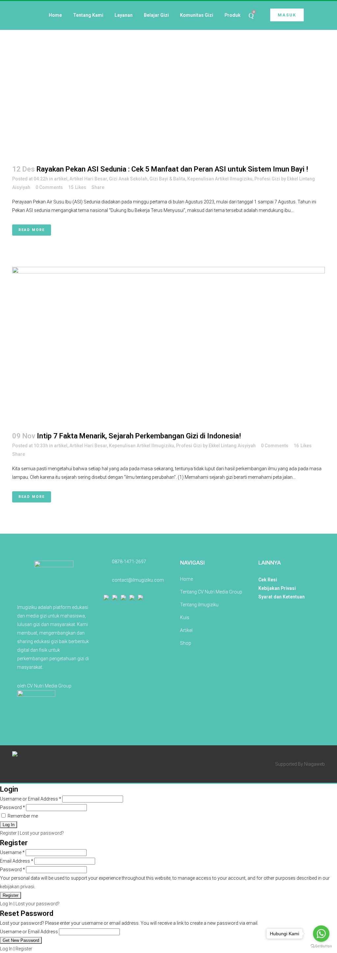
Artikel (186, 630)
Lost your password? (42, 833)
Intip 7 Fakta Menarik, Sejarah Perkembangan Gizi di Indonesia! (139, 436)
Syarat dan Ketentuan (281, 596)
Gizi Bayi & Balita (167, 178)
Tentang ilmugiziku (199, 604)
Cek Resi (267, 579)
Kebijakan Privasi (277, 588)
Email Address (16, 861)
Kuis (184, 617)
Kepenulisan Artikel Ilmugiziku (219, 178)
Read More (31, 230)
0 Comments (49, 187)
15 (77, 187)
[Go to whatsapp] (321, 933)
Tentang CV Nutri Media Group (211, 591)
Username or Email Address (30, 799)
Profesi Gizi (267, 178)
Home (186, 579)
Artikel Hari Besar (88, 178)
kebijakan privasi (17, 886)
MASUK (287, 14)
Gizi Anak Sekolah (128, 178)
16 (303, 445)
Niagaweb (314, 764)
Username (12, 852)
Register (8, 833)
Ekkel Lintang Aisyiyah (232, 445)
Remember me (22, 816)
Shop (185, 643)
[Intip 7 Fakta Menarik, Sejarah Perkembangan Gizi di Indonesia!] (168, 345)
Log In (6, 903)
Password (12, 807)
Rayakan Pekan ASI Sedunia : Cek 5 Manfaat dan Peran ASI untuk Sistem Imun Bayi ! (172, 169)
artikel (60, 178)
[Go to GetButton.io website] (321, 946)
